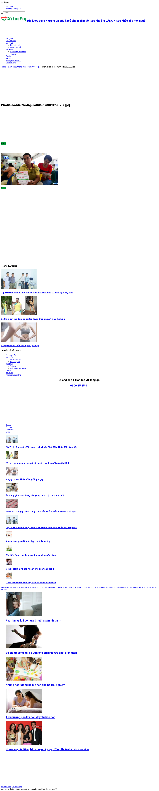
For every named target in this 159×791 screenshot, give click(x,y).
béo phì (79, 587)
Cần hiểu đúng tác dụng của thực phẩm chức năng (31, 555)
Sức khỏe (9, 49)
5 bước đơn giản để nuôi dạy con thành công (28, 541)
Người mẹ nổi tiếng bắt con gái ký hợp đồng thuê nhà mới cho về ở (47, 749)
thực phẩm (4, 589)
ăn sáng (122, 587)
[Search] (2, 2)
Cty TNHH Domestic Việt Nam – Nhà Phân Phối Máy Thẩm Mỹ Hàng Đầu (37, 292)
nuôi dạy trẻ (107, 587)
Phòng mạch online (13, 60)
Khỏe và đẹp (11, 63)
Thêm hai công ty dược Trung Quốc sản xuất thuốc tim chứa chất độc (41, 511)
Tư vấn (8, 56)
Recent (8, 425)
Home (3, 67)
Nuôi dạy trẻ (15, 45)
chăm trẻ (54, 587)
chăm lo (60, 587)
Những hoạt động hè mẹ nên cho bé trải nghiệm (35, 685)
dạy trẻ (34, 587)
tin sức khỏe (20, 587)
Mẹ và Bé (9, 43)
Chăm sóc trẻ (15, 47)
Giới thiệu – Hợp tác (13, 8)
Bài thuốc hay (147, 587)
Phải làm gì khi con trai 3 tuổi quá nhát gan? (33, 620)
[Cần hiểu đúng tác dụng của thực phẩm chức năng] (9, 550)
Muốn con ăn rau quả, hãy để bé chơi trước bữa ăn (31, 582)
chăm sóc (38, 587)
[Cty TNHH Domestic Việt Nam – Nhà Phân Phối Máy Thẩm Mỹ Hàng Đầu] (12, 523)
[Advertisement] (43, 30)
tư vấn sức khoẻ (99, 587)
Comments (10, 429)
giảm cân (154, 587)
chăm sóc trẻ (27, 587)
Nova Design (17, 787)
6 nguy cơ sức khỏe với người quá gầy (20, 345)
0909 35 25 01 (79, 385)
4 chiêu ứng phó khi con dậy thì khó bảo (30, 717)
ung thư (74, 587)
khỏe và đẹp (13, 587)
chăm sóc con (91, 587)
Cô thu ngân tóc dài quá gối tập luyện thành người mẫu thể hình (33, 319)
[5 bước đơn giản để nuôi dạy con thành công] (9, 537)
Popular (9, 427)
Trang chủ (9, 6)
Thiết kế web (6, 787)
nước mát (136, 587)
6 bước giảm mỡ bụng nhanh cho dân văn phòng (30, 569)
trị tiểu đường (129, 587)
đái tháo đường (115, 587)
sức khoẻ (84, 587)
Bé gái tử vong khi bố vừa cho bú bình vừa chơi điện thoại (42, 652)
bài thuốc (65, 587)
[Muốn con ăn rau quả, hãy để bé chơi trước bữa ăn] (9, 578)
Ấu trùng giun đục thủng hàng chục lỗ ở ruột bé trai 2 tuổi (35, 495)
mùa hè (141, 587)
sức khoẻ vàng (5, 587)
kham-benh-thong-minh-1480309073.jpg (24, 67)
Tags (8, 432)
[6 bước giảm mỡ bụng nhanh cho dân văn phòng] (9, 564)
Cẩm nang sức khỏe (18, 52)
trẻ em (70, 587)
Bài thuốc (9, 58)
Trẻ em (13, 54)
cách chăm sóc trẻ (47, 587)
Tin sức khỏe (11, 41)
